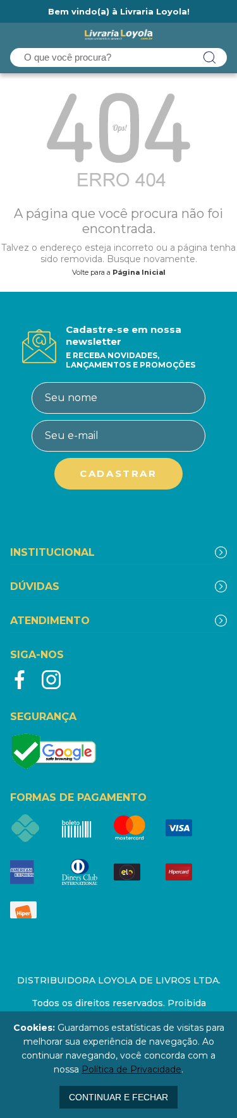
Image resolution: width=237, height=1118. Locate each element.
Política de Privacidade (131, 1069)
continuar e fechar (118, 1097)
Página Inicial (139, 272)
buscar (209, 57)
